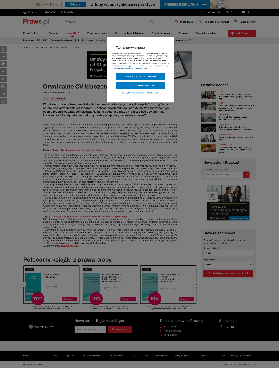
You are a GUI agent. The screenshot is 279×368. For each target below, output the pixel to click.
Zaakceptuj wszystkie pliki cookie (141, 76)
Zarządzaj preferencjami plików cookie (140, 92)
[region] (140, 69)
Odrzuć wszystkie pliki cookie (140, 85)
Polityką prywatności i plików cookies (133, 68)
